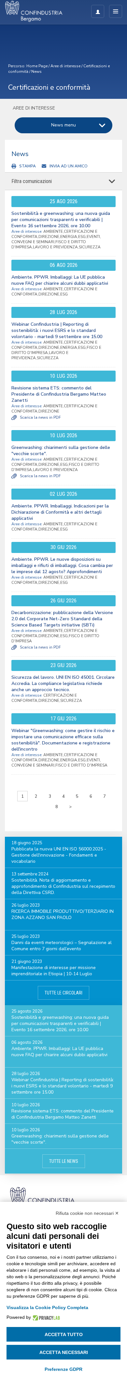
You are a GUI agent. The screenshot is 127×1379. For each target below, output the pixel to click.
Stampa (27, 166)
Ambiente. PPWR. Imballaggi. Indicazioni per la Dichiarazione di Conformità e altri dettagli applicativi (60, 512)
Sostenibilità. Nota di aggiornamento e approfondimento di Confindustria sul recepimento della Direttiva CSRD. (63, 886)
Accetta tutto (64, 1334)
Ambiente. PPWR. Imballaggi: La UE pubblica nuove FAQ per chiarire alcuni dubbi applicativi (59, 280)
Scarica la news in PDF (40, 417)
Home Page (37, 66)
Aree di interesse (65, 66)
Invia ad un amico (68, 166)
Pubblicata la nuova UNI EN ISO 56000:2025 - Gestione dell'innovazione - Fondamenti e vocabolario (58, 855)
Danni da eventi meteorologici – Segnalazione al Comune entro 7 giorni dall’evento (61, 945)
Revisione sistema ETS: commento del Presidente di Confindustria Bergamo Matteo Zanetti (58, 394)
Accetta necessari (63, 1352)
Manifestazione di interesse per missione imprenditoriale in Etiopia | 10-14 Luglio (53, 971)
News (36, 71)
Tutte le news (63, 1161)
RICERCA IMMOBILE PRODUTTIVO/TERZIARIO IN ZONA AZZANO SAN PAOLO (62, 914)
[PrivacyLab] (45, 1317)
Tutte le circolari (63, 992)
